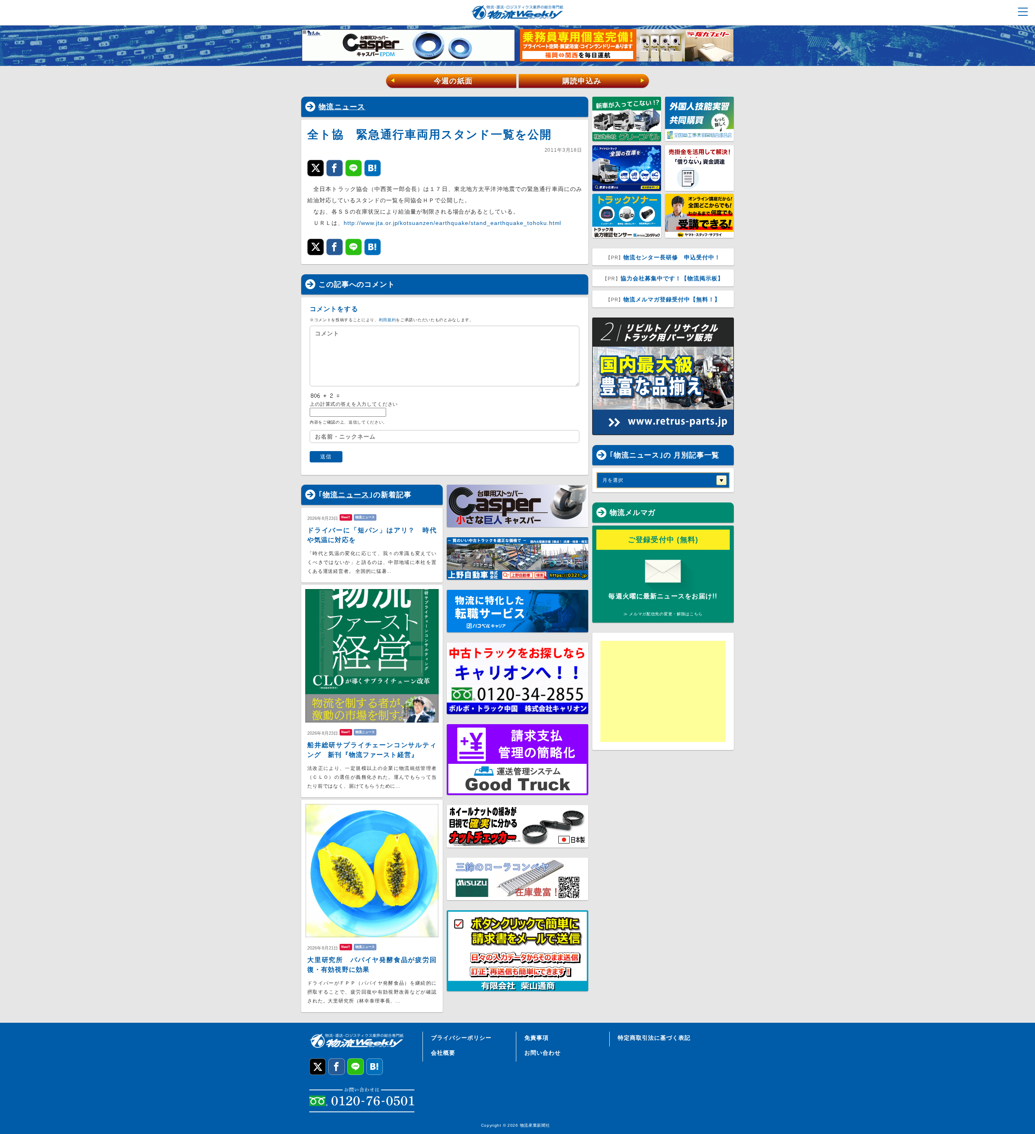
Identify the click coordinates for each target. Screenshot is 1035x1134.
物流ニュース (342, 107)
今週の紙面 (431, 81)
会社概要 (443, 1052)
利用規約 (387, 320)
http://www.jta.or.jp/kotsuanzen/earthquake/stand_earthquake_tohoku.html (453, 223)
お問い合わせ (542, 1052)
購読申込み (603, 81)
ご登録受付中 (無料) (663, 540)
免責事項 (536, 1037)
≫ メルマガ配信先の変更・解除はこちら (663, 614)
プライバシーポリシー (461, 1037)
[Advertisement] (663, 691)
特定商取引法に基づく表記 (654, 1037)
